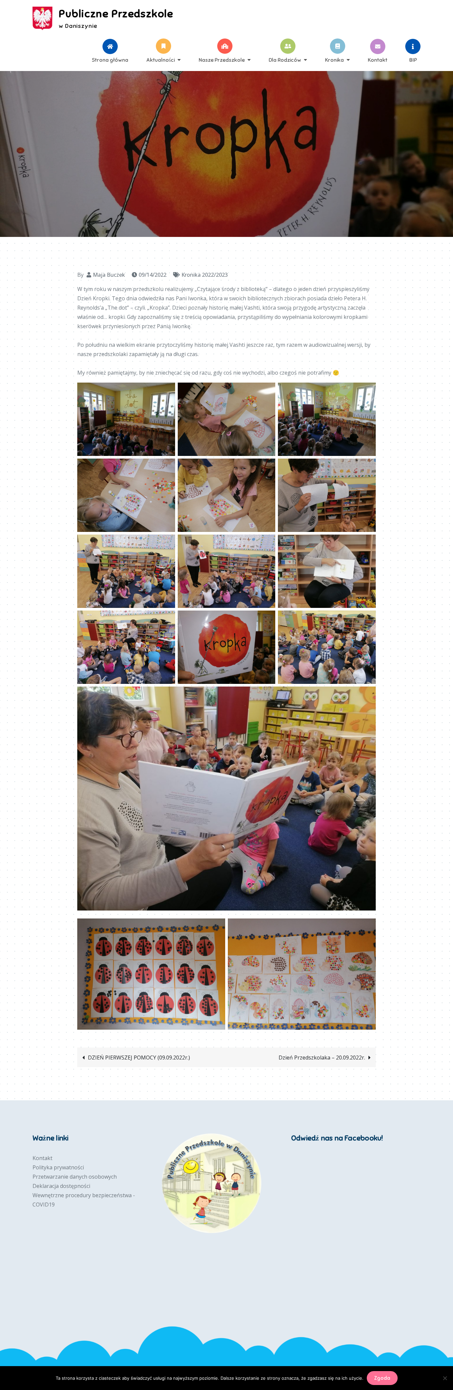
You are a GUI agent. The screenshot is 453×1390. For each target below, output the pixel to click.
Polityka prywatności (58, 1167)
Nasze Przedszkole (222, 60)
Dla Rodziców (285, 60)
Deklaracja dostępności (61, 1186)
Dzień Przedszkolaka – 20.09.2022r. (322, 1057)
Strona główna (110, 60)
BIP (413, 60)
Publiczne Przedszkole (116, 13)
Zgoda (382, 1378)
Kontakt (377, 60)
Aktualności (160, 60)
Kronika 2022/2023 (204, 274)
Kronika (334, 60)
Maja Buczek (109, 274)
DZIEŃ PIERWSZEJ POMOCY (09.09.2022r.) (139, 1057)
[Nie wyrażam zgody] (444, 1378)
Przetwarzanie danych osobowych (74, 1176)
